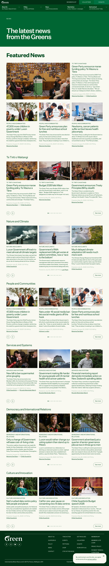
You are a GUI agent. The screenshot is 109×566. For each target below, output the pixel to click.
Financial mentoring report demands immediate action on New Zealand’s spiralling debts (87, 376)
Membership (71, 2)
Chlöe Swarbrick (91, 96)
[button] (11, 8)
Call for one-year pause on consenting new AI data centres (54, 502)
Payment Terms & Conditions (97, 551)
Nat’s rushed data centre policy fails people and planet (21, 502)
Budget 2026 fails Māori (50, 185)
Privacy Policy (96, 546)
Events (65, 540)
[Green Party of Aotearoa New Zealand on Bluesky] (15, 544)
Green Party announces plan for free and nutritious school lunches (53, 129)
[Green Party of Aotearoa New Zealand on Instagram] (11, 544)
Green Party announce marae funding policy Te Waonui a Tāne (86, 69)
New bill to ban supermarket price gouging (20, 374)
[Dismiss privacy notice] (103, 556)
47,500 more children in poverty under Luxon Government (18, 129)
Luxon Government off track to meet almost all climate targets (21, 251)
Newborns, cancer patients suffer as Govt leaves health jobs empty (85, 129)
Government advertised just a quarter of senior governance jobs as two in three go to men (86, 442)
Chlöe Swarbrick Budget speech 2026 (84, 502)
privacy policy (92, 559)
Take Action (66, 536)
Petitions (65, 544)
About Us (51, 536)
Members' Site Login (96, 541)
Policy (50, 544)
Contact (51, 551)
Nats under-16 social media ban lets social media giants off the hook (54, 314)
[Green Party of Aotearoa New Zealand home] (13, 538)
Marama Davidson (77, 96)
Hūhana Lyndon (44, 331)
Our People (52, 540)
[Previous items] (8, 213)
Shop (64, 547)
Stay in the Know (68, 551)
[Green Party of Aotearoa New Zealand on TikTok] (19, 544)
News (50, 547)
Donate (102, 2)
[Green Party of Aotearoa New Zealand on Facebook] (6, 544)
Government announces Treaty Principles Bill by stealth (87, 186)
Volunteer (86, 2)
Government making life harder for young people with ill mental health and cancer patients (54, 376)
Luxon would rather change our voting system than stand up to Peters (54, 442)
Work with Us (81, 547)
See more (98, 213)
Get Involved (81, 536)
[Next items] (13, 213)
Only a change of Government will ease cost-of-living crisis (20, 441)
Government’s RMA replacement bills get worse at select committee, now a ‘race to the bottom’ (53, 254)
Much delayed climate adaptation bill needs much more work (85, 252)
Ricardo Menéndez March (28, 390)
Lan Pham (65, 270)
